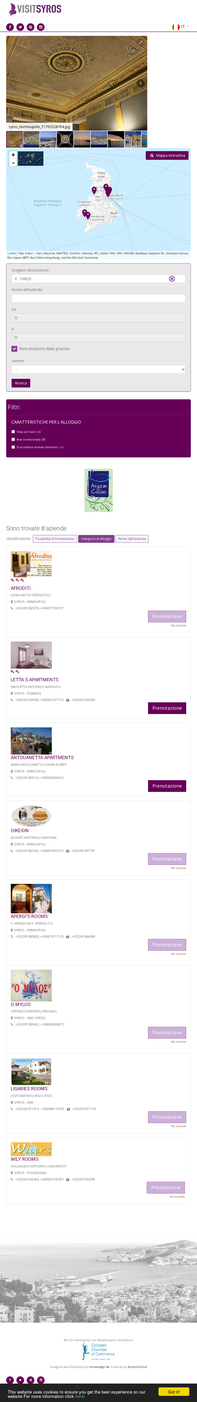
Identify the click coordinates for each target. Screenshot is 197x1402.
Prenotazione (167, 708)
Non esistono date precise (44, 348)
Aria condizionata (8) (31, 439)
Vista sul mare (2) (29, 432)
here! (80, 1396)
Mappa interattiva (170, 155)
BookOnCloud (137, 1367)
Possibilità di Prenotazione (55, 539)
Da (14, 309)
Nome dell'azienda (27, 289)
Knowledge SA (99, 1367)
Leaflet (11, 253)
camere (18, 360)
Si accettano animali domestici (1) (40, 447)
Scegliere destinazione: (30, 270)
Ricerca (21, 383)
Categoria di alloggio (96, 539)
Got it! (174, 1391)
